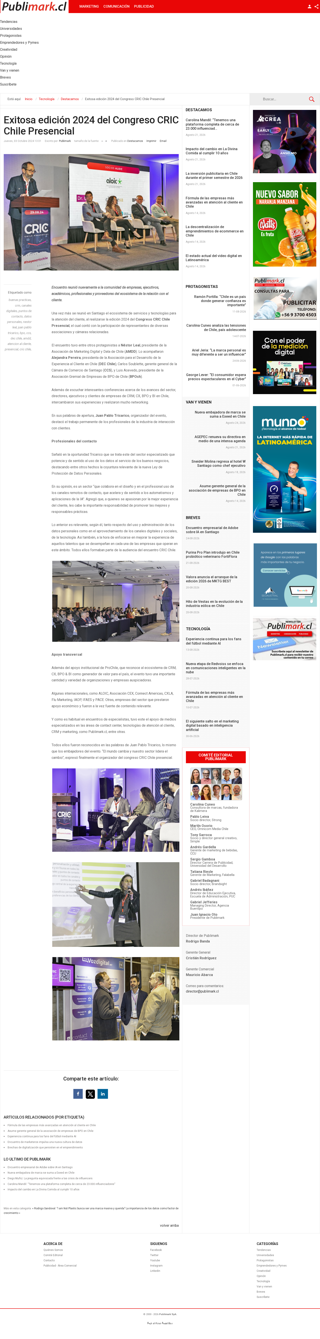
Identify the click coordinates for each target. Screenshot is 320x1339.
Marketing (89, 6)
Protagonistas (265, 1260)
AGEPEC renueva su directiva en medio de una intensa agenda (220, 439)
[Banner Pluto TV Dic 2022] (284, 393)
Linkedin (155, 1270)
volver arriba (169, 1225)
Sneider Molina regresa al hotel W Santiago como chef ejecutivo (219, 463)
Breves (261, 1291)
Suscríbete (263, 1297)
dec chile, (17, 338)
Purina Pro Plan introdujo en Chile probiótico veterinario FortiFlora (212, 554)
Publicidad (144, 6)
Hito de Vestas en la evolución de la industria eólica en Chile (214, 604)
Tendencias (264, 1250)
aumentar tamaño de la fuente (106, 140)
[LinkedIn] (103, 1094)
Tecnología (263, 1281)
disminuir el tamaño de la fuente (102, 140)
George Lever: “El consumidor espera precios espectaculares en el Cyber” (216, 377)
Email (163, 141)
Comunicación (116, 6)
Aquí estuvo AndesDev (160, 1323)
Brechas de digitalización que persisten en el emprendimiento (45, 1147)
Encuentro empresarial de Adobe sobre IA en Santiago (212, 530)
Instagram (156, 1265)
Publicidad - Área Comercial (60, 1265)
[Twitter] (91, 1093)
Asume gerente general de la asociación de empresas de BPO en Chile (217, 490)
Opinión (261, 1276)
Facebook (156, 1250)
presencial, (12, 349)
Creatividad (263, 1270)
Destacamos (135, 141)
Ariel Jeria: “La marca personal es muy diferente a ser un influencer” (219, 352)
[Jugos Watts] (284, 265)
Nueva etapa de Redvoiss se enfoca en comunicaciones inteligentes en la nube (216, 668)
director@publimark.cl (202, 991)
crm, (18, 305)
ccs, (29, 333)
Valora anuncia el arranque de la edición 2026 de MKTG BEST (211, 579)
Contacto (49, 1260)
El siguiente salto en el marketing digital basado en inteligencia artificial (212, 725)
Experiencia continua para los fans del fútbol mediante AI (213, 641)
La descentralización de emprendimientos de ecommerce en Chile (215, 231)
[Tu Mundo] (284, 531)
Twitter (154, 1255)
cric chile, (26, 349)
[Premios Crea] (284, 172)
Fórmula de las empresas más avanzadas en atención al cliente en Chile (214, 202)
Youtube (155, 1260)
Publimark (65, 141)
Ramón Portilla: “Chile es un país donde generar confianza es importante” (220, 301)
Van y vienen (264, 1286)
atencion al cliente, (20, 344)
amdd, (27, 338)
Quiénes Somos (53, 1250)
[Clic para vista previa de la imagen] (91, 212)
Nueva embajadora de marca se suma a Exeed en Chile (220, 414)
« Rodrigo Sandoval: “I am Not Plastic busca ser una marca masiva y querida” (78, 1208)
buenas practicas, (20, 300)
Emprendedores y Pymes (272, 1265)
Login (309, 6)
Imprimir (151, 141)
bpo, (23, 333)
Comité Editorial (53, 1255)
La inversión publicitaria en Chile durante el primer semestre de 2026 (214, 175)
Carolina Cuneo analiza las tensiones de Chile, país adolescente (216, 327)
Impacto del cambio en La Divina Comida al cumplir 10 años (43, 1189)
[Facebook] (78, 1094)
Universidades (265, 1255)
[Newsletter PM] (284, 659)
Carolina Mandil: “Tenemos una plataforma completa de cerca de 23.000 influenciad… (212, 124)
